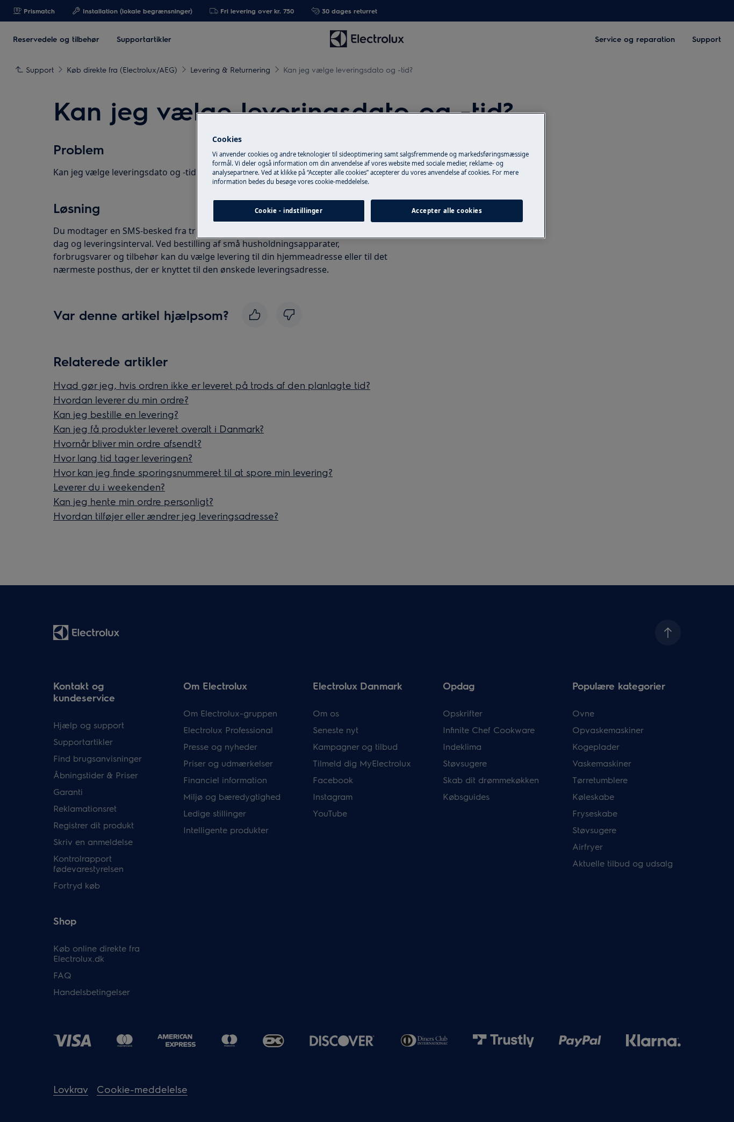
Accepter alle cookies (447, 211)
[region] (370, 175)
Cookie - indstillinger (289, 211)
